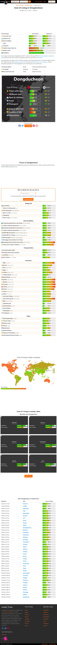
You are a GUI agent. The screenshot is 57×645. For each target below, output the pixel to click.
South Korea (39, 57)
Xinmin (45, 625)
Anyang (25, 544)
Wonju (24, 570)
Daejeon (27, 619)
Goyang (25, 515)
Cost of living (38, 1)
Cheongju (25, 592)
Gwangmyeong (27, 527)
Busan (26, 612)
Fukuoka (45, 612)
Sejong (25, 594)
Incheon (25, 549)
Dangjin (25, 578)
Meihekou (45, 619)
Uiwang (25, 551)
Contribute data (28, 199)
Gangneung (26, 597)
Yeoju (24, 568)
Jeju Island (46, 617)
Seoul (24, 520)
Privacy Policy (52, 644)
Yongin (25, 559)
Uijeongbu (25, 508)
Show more (28, 476)
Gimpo (24, 525)
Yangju (25, 506)
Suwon (25, 556)
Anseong (25, 575)
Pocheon (25, 504)
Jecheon (25, 585)
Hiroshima (46, 610)
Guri (24, 518)
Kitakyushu (46, 614)
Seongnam (26, 532)
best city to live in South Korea (40, 62)
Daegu (26, 617)
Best (45, 1)
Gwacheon (26, 535)
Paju (24, 511)
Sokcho (25, 590)
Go (29, 1)
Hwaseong (26, 563)
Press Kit (4, 634)
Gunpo (24, 547)
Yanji (44, 621)
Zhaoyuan (45, 623)
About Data (45, 644)
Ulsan (26, 625)
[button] (19, 125)
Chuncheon (26, 542)
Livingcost (34, 10)
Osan (24, 566)
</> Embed (28, 126)
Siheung (25, 537)
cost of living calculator (8, 612)
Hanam (25, 523)
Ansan (24, 554)
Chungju (25, 582)
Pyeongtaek (26, 573)
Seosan (25, 587)
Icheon (25, 561)
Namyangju (26, 513)
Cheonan (25, 580)
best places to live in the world (20, 62)
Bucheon (25, 530)
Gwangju (25, 539)
